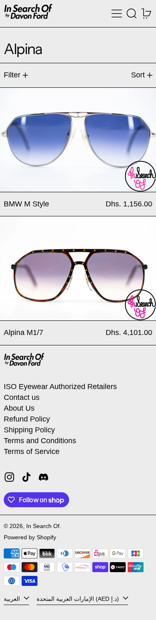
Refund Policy (27, 419)
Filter (12, 75)
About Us (19, 408)
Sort (138, 75)
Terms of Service (31, 451)
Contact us (22, 397)
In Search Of (42, 526)
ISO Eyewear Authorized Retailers (60, 386)
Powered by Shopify (30, 537)
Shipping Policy (29, 430)
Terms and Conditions (40, 440)
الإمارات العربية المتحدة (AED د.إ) (79, 598)
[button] (131, 13)
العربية (13, 598)
